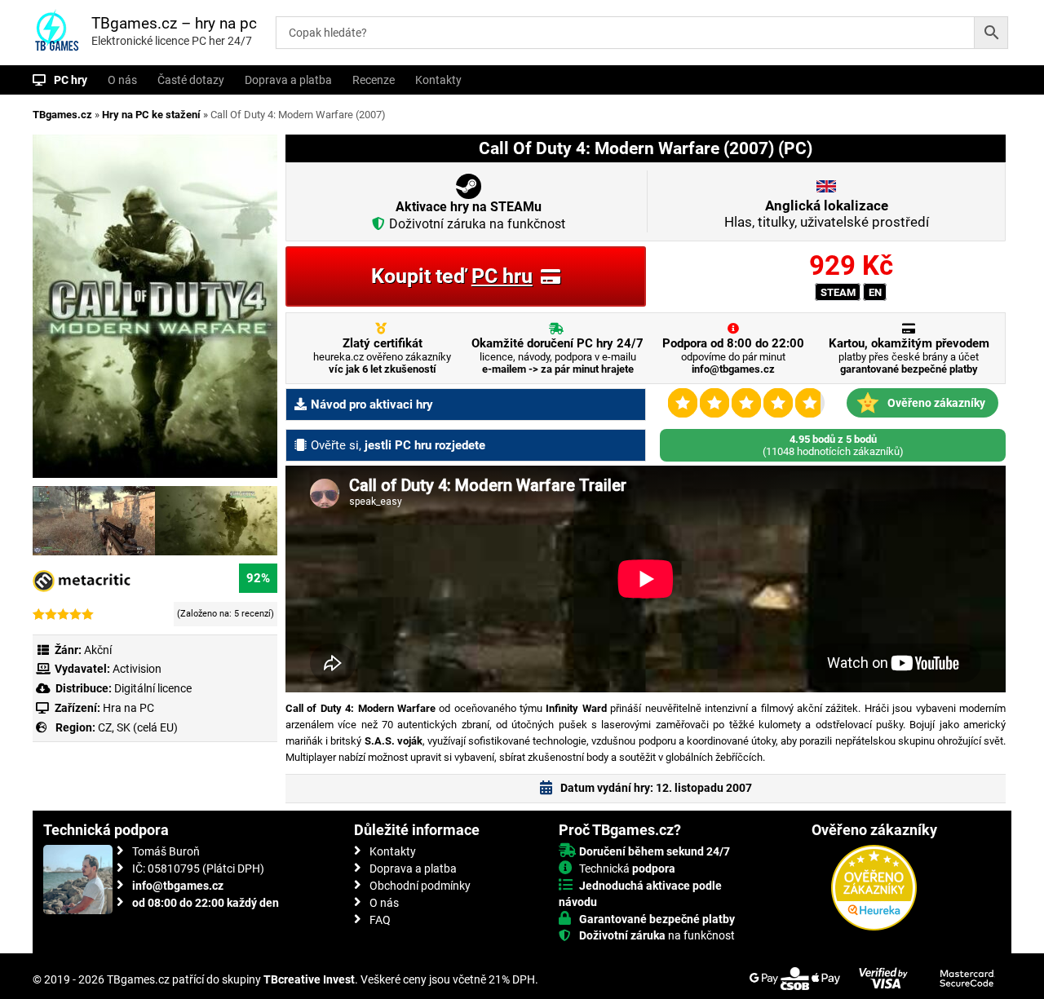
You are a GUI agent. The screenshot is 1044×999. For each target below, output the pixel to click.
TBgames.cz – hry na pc (174, 23)
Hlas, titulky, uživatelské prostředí (826, 213)
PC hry (70, 79)
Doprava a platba (288, 79)
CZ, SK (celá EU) (138, 727)
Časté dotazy (190, 79)
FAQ (380, 919)
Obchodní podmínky (420, 885)
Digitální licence (152, 688)
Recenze (373, 79)
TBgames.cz (62, 114)
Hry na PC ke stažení (151, 114)
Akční (98, 649)
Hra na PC (127, 707)
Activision (137, 668)
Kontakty (438, 79)
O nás (122, 79)
